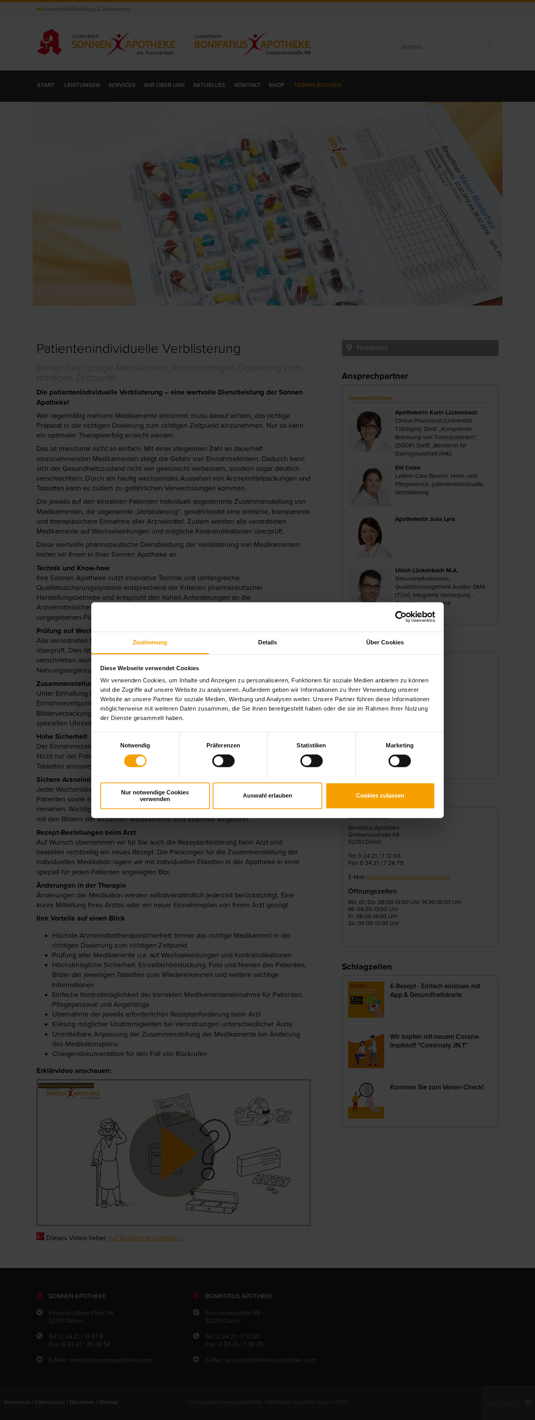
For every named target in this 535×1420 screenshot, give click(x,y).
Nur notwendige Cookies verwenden (155, 795)
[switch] (223, 760)
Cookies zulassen (380, 795)
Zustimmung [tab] (150, 642)
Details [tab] (267, 642)
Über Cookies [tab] (385, 642)
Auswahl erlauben (267, 795)
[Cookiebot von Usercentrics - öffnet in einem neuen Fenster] (401, 616)
